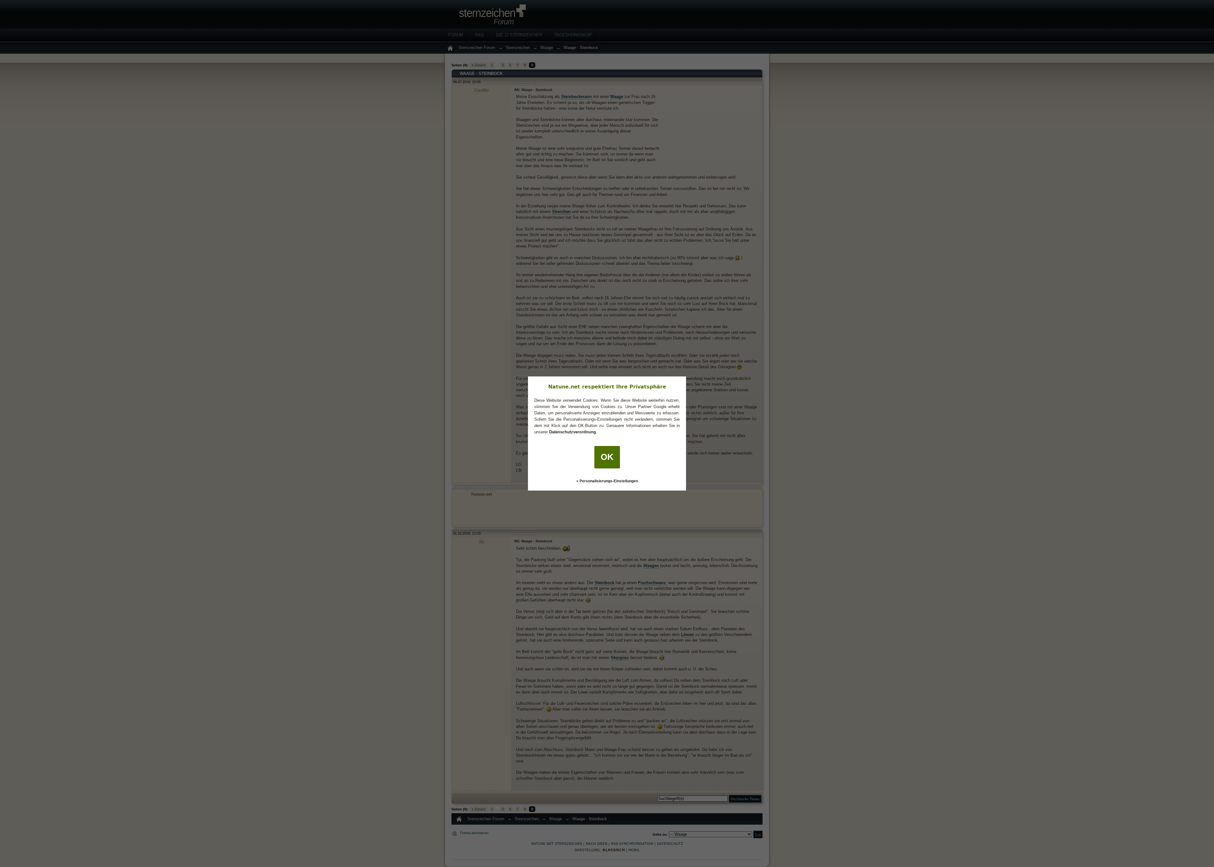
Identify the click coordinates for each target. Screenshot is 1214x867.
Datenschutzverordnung (572, 432)
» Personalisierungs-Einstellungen (607, 481)
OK (607, 457)
